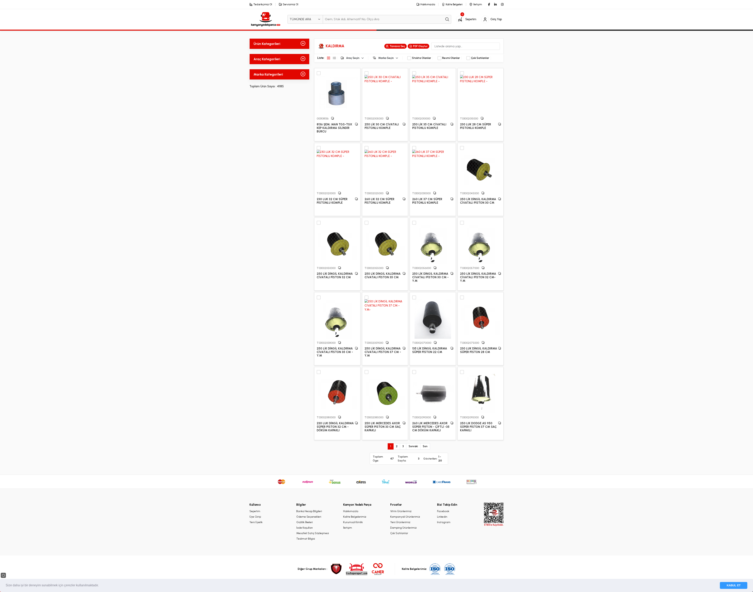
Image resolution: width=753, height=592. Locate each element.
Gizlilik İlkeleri (304, 522)
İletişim (347, 527)
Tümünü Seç (397, 46)
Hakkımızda (350, 511)
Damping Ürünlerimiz (403, 527)
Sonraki (413, 446)
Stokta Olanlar (421, 58)
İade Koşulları (304, 527)
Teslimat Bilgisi (305, 538)
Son (425, 446)
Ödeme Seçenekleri (308, 516)
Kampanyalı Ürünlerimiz (405, 516)
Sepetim (254, 511)
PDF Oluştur (420, 46)
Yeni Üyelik (256, 522)
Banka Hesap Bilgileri (309, 511)
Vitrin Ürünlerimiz (401, 511)
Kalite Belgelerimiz (354, 516)
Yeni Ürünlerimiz (400, 522)
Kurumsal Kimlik (353, 522)
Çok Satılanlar (480, 58)
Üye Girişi (255, 516)
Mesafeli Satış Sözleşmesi (312, 533)
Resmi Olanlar (451, 58)
